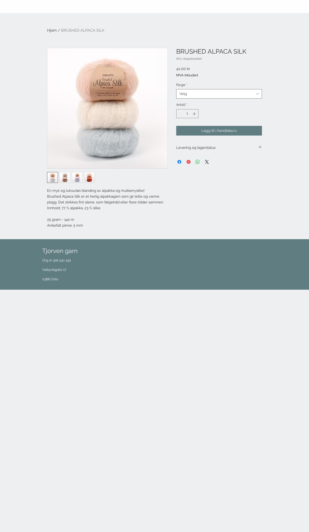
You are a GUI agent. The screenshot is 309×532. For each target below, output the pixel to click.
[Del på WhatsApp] (198, 162)
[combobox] (219, 94)
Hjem (52, 30)
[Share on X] (207, 162)
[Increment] (195, 113)
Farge (181, 85)
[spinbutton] (187, 113)
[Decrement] (180, 113)
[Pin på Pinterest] (188, 162)
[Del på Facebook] (179, 162)
